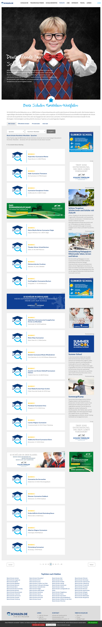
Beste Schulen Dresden (13, 597)
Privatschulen (36, 123)
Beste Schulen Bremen (13, 590)
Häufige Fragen (80, 619)
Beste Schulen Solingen (81, 592)
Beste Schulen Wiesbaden (82, 595)
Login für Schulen (43, 615)
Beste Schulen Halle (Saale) (36, 590)
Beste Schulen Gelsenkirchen (37, 587)
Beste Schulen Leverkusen (59, 585)
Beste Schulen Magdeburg (59, 592)
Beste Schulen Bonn (12, 587)
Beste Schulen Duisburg (13, 599)
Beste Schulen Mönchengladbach (61, 597)
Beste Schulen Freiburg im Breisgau (39, 585)
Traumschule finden (37, 3)
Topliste (62, 3)
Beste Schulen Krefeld (58, 581)
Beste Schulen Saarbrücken (82, 590)
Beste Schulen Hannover (36, 595)
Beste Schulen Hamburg (36, 592)
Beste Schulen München (58, 601)
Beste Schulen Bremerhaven (14, 592)
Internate (75, 3)
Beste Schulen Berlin (12, 581)
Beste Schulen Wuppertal (82, 597)
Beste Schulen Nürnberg (81, 580)
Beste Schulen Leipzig (58, 583)
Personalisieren (51, 625)
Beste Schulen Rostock (81, 588)
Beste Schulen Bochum (13, 585)
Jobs (68, 3)
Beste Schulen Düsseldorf (36, 578)
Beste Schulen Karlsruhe (36, 597)
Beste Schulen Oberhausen (82, 581)
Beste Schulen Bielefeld (13, 583)
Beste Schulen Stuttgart (81, 594)
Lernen (89, 3)
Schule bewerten (51, 3)
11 (43, 564)
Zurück (10, 564)
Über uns (79, 615)
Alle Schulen (11, 123)
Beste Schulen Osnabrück (82, 585)
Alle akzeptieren (92, 622)
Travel (82, 3)
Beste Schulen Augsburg (13, 580)
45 (61, 564)
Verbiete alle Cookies (38, 625)
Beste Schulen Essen (35, 581)
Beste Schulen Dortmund (13, 595)
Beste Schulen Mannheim (59, 595)
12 (45, 564)
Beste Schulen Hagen (35, 588)
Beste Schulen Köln (57, 580)
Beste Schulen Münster (81, 578)
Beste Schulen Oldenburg (82, 583)
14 (50, 564)
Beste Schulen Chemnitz (13, 594)
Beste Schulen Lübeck (58, 587)
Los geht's (51, 131)
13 (48, 564)
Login (99, 3)
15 (53, 564)
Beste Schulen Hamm (35, 594)
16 (55, 564)
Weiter (92, 564)
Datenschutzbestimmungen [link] (63, 625)
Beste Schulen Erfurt (35, 580)
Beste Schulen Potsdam (81, 587)
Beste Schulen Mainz (58, 594)
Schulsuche (24, 3)
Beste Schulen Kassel (35, 599)
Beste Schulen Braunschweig (14, 588)
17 (58, 564)
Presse (78, 617)
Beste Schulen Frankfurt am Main (38, 583)
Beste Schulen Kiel (57, 578)
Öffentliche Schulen (23, 123)
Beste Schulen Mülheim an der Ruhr (62, 599)
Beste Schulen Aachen (13, 578)
